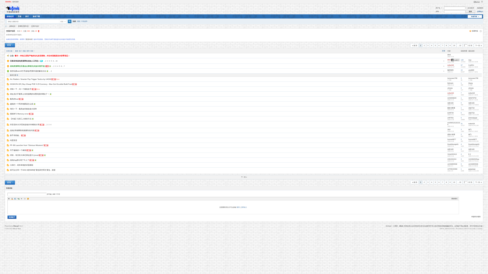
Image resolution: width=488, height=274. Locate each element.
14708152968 (452, 169)
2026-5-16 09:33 (473, 151)
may (469, 60)
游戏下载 (36, 16)
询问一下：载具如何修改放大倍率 (23, 109)
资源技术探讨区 (23, 26)
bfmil (449, 55)
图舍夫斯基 (451, 108)
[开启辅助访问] (472, 2)
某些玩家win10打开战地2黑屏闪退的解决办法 (28, 71)
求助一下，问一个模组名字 (20, 89)
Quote (21, 198)
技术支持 (15, 2)
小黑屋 (395, 226)
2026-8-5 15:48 (473, 62)
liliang (470, 83)
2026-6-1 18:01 (473, 136)
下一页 (477, 45)
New (57, 79)
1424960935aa (473, 159)
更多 (31, 51)
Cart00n (471, 65)
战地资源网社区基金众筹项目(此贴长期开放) (27, 66)
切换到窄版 (481, 2)
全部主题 (9, 51)
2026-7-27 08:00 (473, 105)
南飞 (469, 129)
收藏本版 (475, 31)
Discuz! (16, 226)
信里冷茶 (450, 103)
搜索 (61, 21)
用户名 (438, 8)
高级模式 (454, 199)
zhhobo (450, 88)
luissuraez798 (452, 78)
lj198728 (450, 113)
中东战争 (84, 21)
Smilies (28, 198)
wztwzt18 (450, 65)
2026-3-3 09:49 (473, 166)
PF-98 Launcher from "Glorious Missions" (26, 145)
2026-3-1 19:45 (473, 67)
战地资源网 (6, 26)
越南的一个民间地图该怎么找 (21, 104)
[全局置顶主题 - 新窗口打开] (8, 61)
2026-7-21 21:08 (473, 114)
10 (454, 45)
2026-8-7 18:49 (473, 95)
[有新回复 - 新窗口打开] (8, 80)
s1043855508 (452, 164)
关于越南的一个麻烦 (18, 150)
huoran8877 (451, 139)
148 (462, 60)
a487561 (450, 118)
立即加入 (480, 11)
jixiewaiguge (472, 118)
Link (18, 198)
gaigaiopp (471, 169)
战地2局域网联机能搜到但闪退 (22, 130)
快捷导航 (474, 16)
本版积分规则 (476, 217)
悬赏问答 (29, 39)
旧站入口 (477, 2)
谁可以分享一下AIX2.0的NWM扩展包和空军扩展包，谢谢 (32, 170)
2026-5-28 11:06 (473, 141)
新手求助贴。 (15, 135)
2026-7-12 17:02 (473, 119)
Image (15, 198)
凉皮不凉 (471, 108)
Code (25, 198)
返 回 (415, 45)
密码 (437, 11)
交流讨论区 (35, 26)
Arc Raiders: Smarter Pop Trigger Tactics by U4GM (30, 79)
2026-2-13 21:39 (473, 171)
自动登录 (471, 8)
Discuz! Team (17, 228)
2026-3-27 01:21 (473, 161)
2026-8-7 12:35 (473, 100)
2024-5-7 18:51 (473, 72)
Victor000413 (452, 154)
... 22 (459, 45)
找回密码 (480, 8)
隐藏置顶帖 (444, 61)
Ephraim (450, 83)
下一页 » (244, 177)
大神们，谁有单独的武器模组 (21, 165)
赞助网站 (8, 2)
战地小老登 (451, 134)
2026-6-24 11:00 (473, 125)
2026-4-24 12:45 (473, 156)
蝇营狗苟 (450, 70)
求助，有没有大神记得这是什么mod (24, 155)
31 (462, 124)
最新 (16, 51)
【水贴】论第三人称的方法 (20, 119)
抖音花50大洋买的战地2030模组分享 (24, 125)
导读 (19, 16)
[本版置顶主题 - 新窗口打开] (8, 72)
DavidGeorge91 (453, 144)
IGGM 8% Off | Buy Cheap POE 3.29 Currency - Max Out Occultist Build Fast (41, 84)
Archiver (388, 226)
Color (12, 198)
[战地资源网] (13, 13)
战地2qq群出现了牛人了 (19, 160)
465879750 (472, 98)
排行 (27, 16)
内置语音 (13, 140)
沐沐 (449, 129)
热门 (20, 51)
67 (462, 65)
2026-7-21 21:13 (473, 109)
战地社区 (10, 16)
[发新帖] (10, 45)
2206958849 (451, 98)
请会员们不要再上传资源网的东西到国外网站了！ (29, 94)
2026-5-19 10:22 (473, 146)
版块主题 (13, 75)
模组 (78, 21)
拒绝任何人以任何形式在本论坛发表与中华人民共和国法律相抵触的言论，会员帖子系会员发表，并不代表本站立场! (443, 226)
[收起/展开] (481, 31)
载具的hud (14, 99)
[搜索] (69, 21)
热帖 (24, 51)
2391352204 (451, 159)
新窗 (443, 51)
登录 (238, 207)
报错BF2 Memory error (19, 114)
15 (56, 61)
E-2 (469, 154)
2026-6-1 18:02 (473, 131)
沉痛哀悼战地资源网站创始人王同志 (24, 61)
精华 (28, 51)
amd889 (471, 70)
